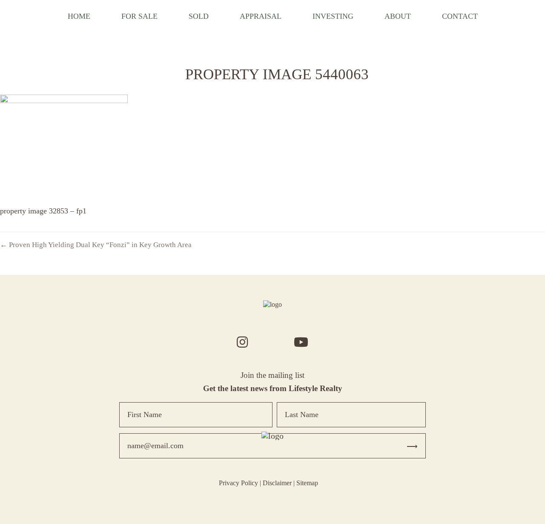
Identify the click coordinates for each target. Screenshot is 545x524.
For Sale (139, 16)
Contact (460, 16)
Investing (333, 16)
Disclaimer (277, 483)
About (397, 16)
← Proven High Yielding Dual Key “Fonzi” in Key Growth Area (96, 245)
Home (79, 16)
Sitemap (307, 483)
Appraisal (260, 16)
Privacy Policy (238, 483)
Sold (199, 16)
